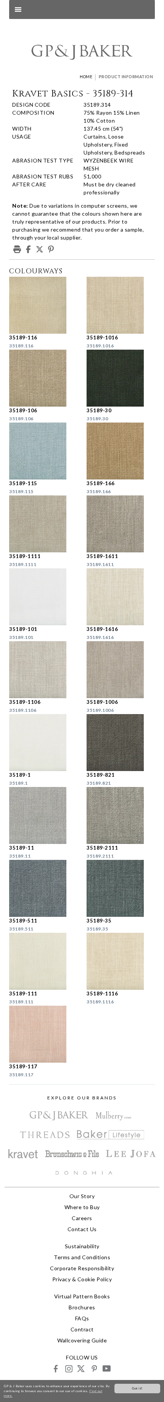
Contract (82, 1329)
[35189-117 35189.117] (43, 1034)
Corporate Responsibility (82, 1268)
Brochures (82, 1307)
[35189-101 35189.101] (43, 596)
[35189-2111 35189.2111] (121, 815)
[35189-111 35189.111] (43, 961)
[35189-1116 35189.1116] (121, 961)
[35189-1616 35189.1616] (121, 596)
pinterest (93, 1368)
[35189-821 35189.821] (121, 742)
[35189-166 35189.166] (121, 451)
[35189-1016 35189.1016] (121, 305)
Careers (82, 1218)
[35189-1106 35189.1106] (43, 669)
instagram (68, 1368)
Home (86, 76)
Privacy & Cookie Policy (82, 1279)
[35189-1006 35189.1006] (121, 669)
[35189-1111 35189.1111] (43, 523)
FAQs (82, 1318)
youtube (106, 1368)
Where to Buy (82, 1207)
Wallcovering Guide (82, 1340)
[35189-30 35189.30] (121, 378)
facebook (55, 1368)
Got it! (137, 1388)
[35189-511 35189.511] (43, 888)
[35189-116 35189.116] (43, 305)
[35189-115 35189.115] (43, 451)
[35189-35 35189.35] (121, 888)
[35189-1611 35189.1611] (121, 523)
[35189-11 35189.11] (43, 815)
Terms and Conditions (82, 1257)
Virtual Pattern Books (82, 1296)
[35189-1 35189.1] (43, 742)
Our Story (82, 1196)
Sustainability (82, 1246)
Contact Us (82, 1229)
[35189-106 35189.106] (43, 378)
